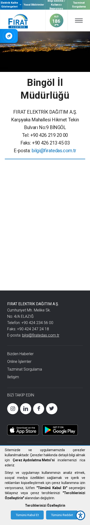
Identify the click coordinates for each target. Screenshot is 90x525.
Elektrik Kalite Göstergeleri (9, 4)
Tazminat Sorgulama (79, 4)
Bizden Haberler (20, 354)
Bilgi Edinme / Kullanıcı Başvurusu (56, 5)
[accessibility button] (80, 515)
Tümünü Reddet (62, 515)
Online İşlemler (19, 361)
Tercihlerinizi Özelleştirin (45, 505)
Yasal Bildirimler (34, 4)
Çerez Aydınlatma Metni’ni (34, 460)
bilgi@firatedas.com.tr (54, 150)
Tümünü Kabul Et (27, 515)
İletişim (13, 377)
